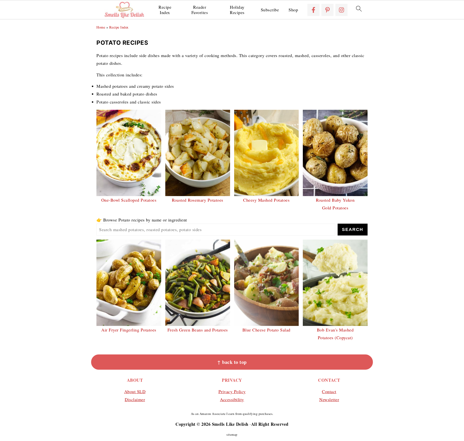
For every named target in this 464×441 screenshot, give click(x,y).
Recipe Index (165, 10)
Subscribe (270, 10)
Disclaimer (135, 399)
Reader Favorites (199, 10)
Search (352, 229)
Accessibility (232, 399)
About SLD (135, 391)
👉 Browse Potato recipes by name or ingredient (141, 220)
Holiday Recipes (237, 10)
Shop (293, 10)
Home (100, 27)
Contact (329, 391)
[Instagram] (341, 10)
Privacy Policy (232, 391)
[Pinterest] (327, 10)
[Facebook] (313, 10)
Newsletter (329, 399)
